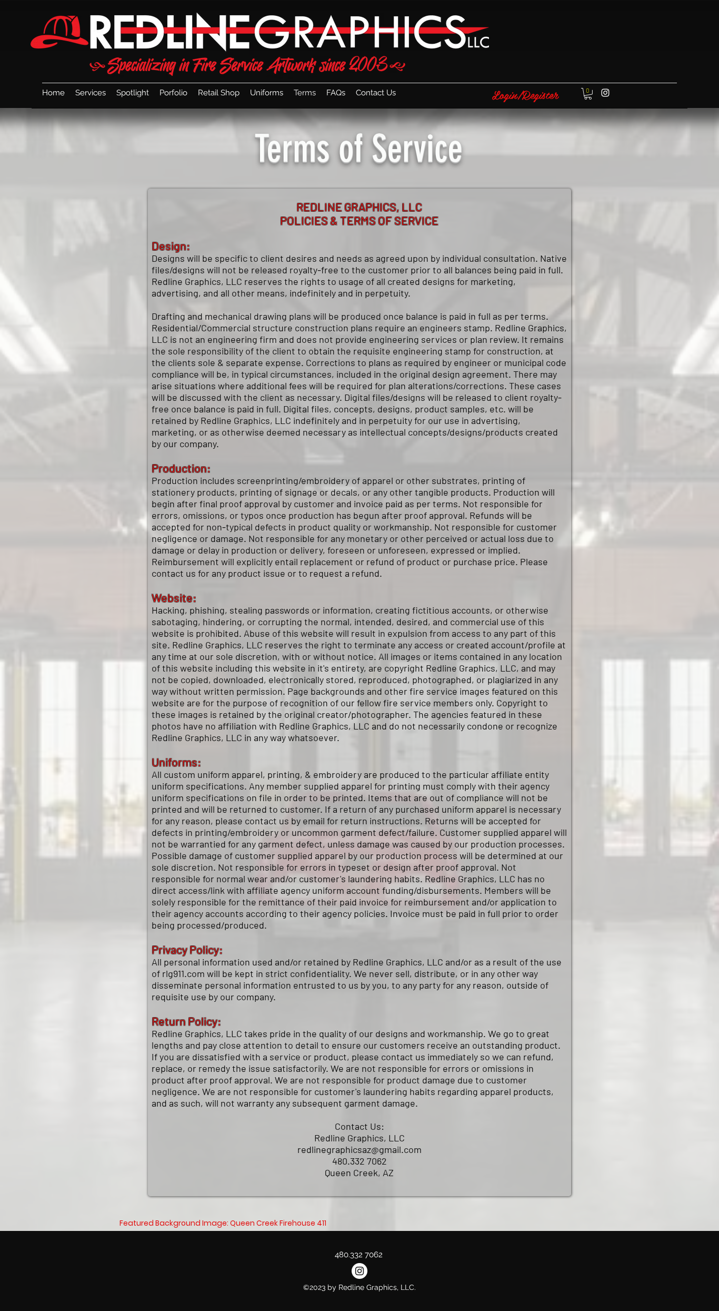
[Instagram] (605, 92)
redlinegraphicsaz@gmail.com (359, 1149)
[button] (588, 94)
